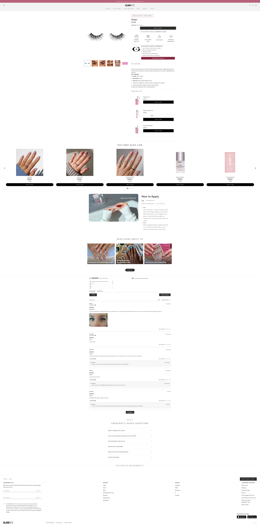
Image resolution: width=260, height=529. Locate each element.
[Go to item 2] (95, 63)
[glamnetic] (23, 523)
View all (130, 270)
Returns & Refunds (50, 522)
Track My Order (246, 490)
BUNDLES (145, 8)
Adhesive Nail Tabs (230, 177)
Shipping (244, 488)
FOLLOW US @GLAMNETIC (130, 465)
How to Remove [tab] (160, 203)
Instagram (177, 485)
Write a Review (166, 295)
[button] (137, 25)
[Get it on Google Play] (252, 517)
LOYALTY (152, 8)
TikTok (176, 488)
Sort (159, 299)
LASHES (138, 8)
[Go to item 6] (125, 63)
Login (104, 485)
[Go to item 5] (117, 63)
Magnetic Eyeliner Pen (148, 110)
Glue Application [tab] (150, 200)
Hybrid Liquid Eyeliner (148, 125)
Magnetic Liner (146, 97)
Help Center (245, 485)
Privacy (8, 512)
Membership (106, 498)
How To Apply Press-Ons (248, 495)
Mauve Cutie (80, 177)
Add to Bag (158, 28)
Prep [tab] (143, 200)
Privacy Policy (59, 522)
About (104, 488)
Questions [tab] (100, 291)
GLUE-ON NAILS (117, 8)
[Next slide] (255, 168)
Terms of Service (68, 522)
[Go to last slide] (4, 168)
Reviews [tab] (92, 291)
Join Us (38, 490)
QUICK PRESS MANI (129, 8)
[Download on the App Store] (241, 517)
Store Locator (245, 504)
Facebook (177, 490)
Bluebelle (30, 177)
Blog (104, 490)
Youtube (177, 495)
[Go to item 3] (102, 63)
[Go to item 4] (110, 63)
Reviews (105, 495)
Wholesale (106, 500)
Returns (244, 493)
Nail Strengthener (180, 177)
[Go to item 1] (87, 63)
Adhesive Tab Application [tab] (148, 203)
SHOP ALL (108, 8)
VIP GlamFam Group (108, 493)
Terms (39, 510)
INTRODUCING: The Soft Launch (130, 1)
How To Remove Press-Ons (249, 498)
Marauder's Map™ (130, 177)
